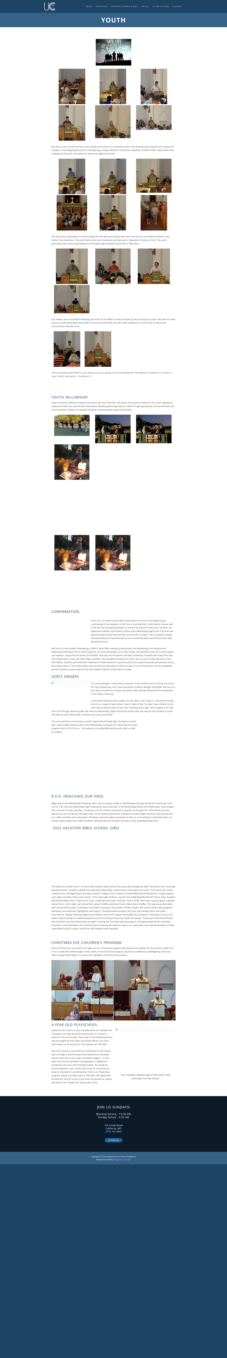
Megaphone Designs (122, 1159)
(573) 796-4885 (114, 1131)
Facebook (113, 1140)
